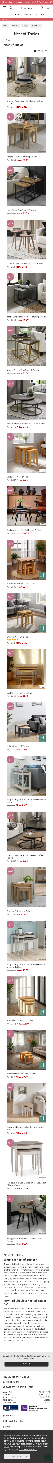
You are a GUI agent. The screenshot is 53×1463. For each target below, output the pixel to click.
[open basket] (48, 8)
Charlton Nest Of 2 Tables (18, 637)
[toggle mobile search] (11, 8)
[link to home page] (26, 8)
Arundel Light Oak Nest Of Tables (22, 1073)
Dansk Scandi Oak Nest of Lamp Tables (25, 263)
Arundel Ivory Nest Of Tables (20, 1020)
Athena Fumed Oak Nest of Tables (23, 370)
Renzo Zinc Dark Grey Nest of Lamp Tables (26, 317)
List (45, 51)
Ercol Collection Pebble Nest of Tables (24, 530)
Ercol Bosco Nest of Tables (18, 477)
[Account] (41, 7)
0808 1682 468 (12, 1382)
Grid (38, 51)
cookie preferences (28, 1449)
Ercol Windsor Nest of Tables (19, 693)
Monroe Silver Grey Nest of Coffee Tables (26, 423)
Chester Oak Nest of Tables (19, 911)
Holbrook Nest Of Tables (18, 746)
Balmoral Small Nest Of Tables (21, 583)
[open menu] (4, 8)
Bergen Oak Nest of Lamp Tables (22, 157)
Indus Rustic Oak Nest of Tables (21, 210)
